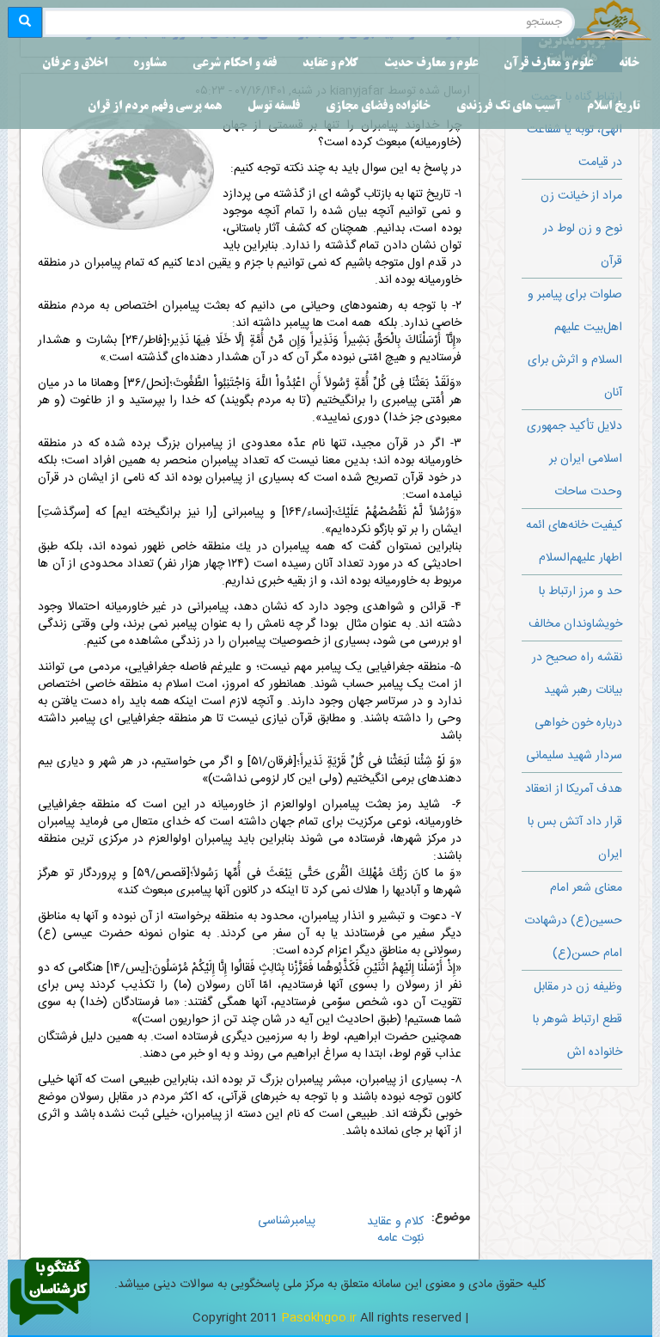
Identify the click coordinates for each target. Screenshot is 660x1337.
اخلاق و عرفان (74, 64)
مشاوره (150, 64)
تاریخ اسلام (613, 107)
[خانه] (613, 22)
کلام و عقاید (330, 64)
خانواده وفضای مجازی (378, 107)
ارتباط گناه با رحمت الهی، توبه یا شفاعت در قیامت (574, 130)
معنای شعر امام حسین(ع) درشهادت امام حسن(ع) (573, 921)
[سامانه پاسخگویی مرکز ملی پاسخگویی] (50, 1292)
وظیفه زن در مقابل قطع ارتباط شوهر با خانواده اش (577, 1020)
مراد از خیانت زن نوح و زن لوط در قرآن (581, 229)
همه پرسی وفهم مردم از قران (155, 107)
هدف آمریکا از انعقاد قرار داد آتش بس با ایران (573, 822)
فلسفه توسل (274, 107)
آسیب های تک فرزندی (508, 107)
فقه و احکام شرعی (234, 64)
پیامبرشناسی (286, 1221)
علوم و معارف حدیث (431, 64)
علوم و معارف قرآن (548, 64)
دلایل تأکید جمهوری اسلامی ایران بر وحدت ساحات (574, 459)
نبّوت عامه (400, 1238)
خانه (629, 64)
